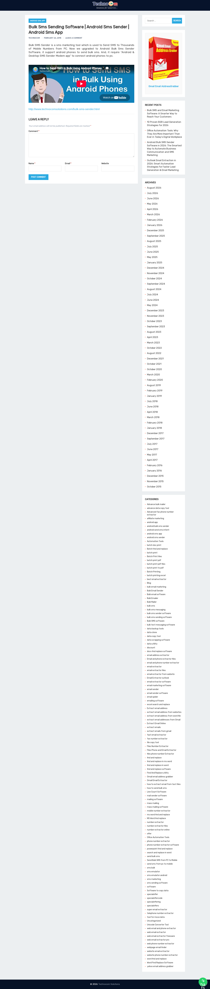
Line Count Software (156, 792)
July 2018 (152, 401)
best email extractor (156, 579)
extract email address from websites (164, 712)
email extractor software (159, 682)
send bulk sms (153, 856)
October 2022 (154, 348)
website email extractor (158, 951)
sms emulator (153, 871)
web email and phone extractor (161, 928)
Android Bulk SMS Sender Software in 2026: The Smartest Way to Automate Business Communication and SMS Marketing (164, 148)
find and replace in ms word (159, 761)
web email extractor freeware (161, 936)
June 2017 (152, 449)
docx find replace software (159, 651)
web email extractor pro (158, 940)
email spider (152, 697)
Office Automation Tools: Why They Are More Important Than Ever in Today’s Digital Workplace (164, 133)
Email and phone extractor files (161, 659)
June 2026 (153, 198)
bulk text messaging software (161, 625)
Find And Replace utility (158, 773)
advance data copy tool (158, 508)
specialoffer (152, 894)
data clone (152, 632)
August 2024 (154, 289)
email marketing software (159, 685)
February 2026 (155, 220)
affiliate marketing (155, 518)
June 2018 (152, 406)
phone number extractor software (163, 845)
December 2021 (155, 358)
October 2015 (154, 486)
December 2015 (155, 476)
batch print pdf (154, 560)
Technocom (34, 38)
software (151, 887)
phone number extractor (158, 841)
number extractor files (157, 826)
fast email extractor (156, 735)
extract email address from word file (164, 716)
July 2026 (152, 193)
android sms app (37, 21)
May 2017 (152, 454)
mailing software (155, 799)
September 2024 (156, 283)
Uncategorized (154, 921)
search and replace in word (159, 852)
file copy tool (153, 742)
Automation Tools (155, 541)
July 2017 (152, 444)
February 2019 (154, 390)
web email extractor (156, 932)
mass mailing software (157, 807)
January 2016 (154, 470)
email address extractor (158, 655)
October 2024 (154, 278)
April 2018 (152, 412)
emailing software (155, 701)
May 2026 (152, 203)
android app (152, 522)
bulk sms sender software (159, 613)
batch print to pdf (155, 568)
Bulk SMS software (155, 621)
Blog (149, 583)
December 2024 (155, 267)
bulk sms (151, 606)
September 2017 (155, 438)
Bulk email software (156, 594)
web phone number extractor (160, 943)
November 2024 (155, 273)
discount (151, 647)
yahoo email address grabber (160, 966)
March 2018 (153, 417)
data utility (152, 644)
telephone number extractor (160, 913)
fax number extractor (157, 739)
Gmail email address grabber (160, 776)
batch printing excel (156, 575)
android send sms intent (158, 530)
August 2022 (154, 353)
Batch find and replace (157, 549)
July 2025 (152, 246)
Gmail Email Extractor (157, 780)
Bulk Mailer (152, 602)
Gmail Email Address (164, 86)
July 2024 (152, 294)
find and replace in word (158, 765)
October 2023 (154, 321)
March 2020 (153, 374)
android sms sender (156, 537)
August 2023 (154, 332)
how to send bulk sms (157, 788)
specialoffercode (154, 898)
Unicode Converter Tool (158, 924)
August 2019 (154, 385)
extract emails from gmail (159, 731)
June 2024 (153, 300)
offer (149, 833)
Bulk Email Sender (155, 590)
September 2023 (156, 326)
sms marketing (154, 879)
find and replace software (159, 769)
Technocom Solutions (109, 984)
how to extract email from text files (164, 784)
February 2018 (154, 422)
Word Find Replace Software (160, 962)
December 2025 (155, 230)
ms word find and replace (158, 814)
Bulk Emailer (152, 598)
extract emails (154, 727)
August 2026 (154, 187)
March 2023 (153, 342)
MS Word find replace (156, 818)
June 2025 (153, 251)
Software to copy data (157, 890)
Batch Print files (154, 556)
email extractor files (156, 670)
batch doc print (154, 545)
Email (68, 163)
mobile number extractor (158, 811)
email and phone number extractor (163, 663)
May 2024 (152, 305)
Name (32, 163)
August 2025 (154, 241)
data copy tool (154, 636)
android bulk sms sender (158, 526)
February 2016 (154, 465)
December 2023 (155, 310)
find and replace (154, 757)
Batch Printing (153, 572)
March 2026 (153, 214)
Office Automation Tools (158, 837)
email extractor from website (161, 674)
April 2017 (152, 460)
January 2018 (154, 428)
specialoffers (153, 906)
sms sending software (157, 883)
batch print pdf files (156, 564)
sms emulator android (157, 875)
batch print (152, 553)
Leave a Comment (73, 38)
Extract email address (157, 708)
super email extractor (157, 909)
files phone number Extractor (160, 754)
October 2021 (154, 364)
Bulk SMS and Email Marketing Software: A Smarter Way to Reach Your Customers (163, 113)
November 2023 (155, 316)
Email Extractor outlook (158, 678)
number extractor (155, 822)
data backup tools (155, 628)
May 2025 (152, 257)
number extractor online (158, 830)
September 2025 (156, 236)
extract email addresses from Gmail (163, 720)
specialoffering (154, 902)
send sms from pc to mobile (160, 864)
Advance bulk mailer (156, 504)
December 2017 (155, 433)
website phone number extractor (162, 955)
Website (105, 163)
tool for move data (156, 917)
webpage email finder (157, 947)
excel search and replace (158, 704)
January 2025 (154, 262)
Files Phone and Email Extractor (161, 750)
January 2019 (154, 396)
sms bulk (151, 868)
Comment (34, 131)
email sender (153, 689)
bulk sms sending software (159, 617)
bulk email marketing (156, 587)
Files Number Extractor (157, 746)
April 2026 (152, 209)
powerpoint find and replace (160, 849)
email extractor (154, 666)
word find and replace (157, 959)
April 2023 (152, 337)
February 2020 (155, 380)
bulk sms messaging (156, 609)
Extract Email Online (156, 723)
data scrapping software (158, 640)
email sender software (157, 693)
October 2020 (154, 369)
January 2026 (154, 225)
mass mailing (153, 803)
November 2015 (155, 481)
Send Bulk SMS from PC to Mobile (162, 860)
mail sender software (157, 795)
